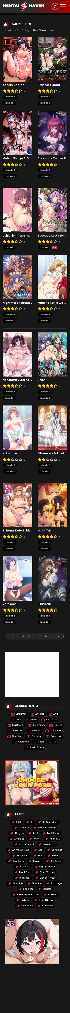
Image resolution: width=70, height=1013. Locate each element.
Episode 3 (44, 102)
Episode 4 (44, 96)
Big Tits (57, 724)
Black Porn (25, 872)
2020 (19, 822)
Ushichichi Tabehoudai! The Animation (17, 235)
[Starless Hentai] (52, 59)
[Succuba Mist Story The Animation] (52, 210)
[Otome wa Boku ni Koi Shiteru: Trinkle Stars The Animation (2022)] (52, 427)
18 (29, 636)
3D (31, 822)
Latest (7, 30)
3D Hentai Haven (46, 827)
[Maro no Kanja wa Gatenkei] (52, 277)
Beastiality (52, 719)
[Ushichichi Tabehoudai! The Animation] (17, 210)
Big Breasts (38, 724)
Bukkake (52, 894)
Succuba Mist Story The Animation (52, 235)
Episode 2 (9, 96)
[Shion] (52, 354)
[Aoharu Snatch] (17, 59)
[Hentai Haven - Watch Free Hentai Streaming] (23, 6)
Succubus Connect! (52, 158)
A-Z (16, 30)
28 (57, 636)
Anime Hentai (26, 844)
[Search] (55, 6)
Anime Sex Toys (20, 849)
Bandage (56, 849)
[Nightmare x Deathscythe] (17, 277)
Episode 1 (9, 102)
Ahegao (39, 713)
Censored (55, 730)
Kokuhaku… (11, 453)
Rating (25, 30)
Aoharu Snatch (13, 85)
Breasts (46, 888)
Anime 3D (54, 838)
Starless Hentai (49, 85)
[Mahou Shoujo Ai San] (17, 132)
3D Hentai (20, 713)
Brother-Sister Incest (28, 894)
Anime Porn (48, 844)
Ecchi (41, 741)
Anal (55, 713)
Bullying (25, 900)
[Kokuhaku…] (17, 427)
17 (24, 636)
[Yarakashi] (17, 578)
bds (40, 855)
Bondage (56, 883)
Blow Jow (36, 883)
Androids (19, 838)
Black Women (47, 872)
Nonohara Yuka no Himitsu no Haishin (17, 380)
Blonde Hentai (47, 877)
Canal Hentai (45, 900)
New (52, 30)
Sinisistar (44, 604)
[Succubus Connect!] (52, 132)
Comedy (36, 736)
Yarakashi (10, 604)
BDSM (33, 719)
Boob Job (28, 888)
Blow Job (18, 730)
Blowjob (36, 730)
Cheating (16, 736)
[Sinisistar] (52, 578)
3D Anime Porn (50, 822)
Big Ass (37, 861)
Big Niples (24, 866)
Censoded (27, 905)
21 (46, 636)
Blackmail (25, 877)
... (18, 636)
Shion (42, 380)
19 (33, 636)
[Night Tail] (52, 504)
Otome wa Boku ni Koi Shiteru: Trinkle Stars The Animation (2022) (52, 453)
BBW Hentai (22, 855)
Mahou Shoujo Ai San (17, 158)
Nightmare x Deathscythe (17, 302)
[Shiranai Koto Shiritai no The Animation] (17, 504)
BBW (19, 719)
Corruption (56, 736)
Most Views (39, 30)
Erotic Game (37, 747)
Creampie (23, 741)
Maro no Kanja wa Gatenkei (52, 302)
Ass (40, 849)
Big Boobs (17, 724)
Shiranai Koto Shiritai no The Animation (17, 530)
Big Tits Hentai (47, 866)
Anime (37, 838)
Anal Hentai (52, 833)
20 (39, 636)
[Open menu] (63, 6)
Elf (54, 741)
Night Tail (44, 530)
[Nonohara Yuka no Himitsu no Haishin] (17, 354)
